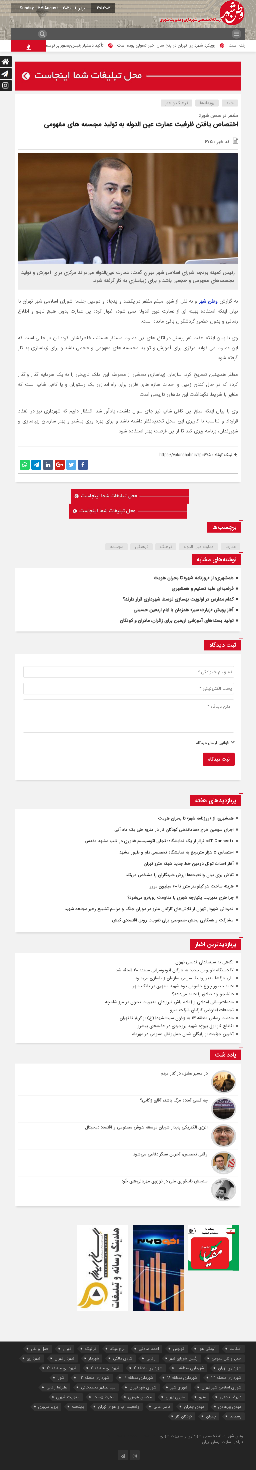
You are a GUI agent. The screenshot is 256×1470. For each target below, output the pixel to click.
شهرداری (34, 1358)
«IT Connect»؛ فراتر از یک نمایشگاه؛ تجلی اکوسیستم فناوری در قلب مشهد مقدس (159, 841)
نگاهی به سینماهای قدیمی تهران (204, 962)
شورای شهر (179, 1387)
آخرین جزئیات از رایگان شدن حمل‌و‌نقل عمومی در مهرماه (183, 1034)
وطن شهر (208, 301)
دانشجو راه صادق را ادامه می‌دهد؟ (203, 994)
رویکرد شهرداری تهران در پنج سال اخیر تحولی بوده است (188, 45)
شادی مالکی (122, 1358)
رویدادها (207, 103)
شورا (60, 1377)
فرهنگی (141, 546)
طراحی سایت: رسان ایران (222, 1442)
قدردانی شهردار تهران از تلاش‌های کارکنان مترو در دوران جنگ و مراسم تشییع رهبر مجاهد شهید (149, 908)
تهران (67, 1349)
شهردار (94, 1358)
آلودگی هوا (207, 1349)
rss (132, 1436)
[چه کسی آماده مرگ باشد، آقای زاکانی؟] (128, 1109)
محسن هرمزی (140, 1397)
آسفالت (235, 1349)
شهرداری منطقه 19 (138, 1377)
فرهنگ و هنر (176, 103)
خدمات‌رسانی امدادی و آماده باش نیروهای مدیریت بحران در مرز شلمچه (169, 1002)
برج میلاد (117, 1349)
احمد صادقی (149, 1349)
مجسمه (116, 546)
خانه (230, 103)
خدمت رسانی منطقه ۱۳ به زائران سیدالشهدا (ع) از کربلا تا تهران (177, 1018)
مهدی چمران (194, 1406)
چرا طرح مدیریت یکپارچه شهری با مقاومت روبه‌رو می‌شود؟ (180, 897)
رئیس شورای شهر (184, 1358)
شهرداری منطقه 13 (226, 1377)
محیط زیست (103, 1397)
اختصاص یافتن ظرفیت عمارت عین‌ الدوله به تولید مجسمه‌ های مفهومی (141, 124)
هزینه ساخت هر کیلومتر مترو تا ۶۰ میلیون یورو (191, 886)
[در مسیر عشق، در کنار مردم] (128, 1082)
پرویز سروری (48, 1406)
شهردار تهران (65, 1358)
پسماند (235, 1416)
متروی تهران (175, 1397)
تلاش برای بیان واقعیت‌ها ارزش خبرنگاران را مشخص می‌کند (180, 874)
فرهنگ (166, 546)
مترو (202, 1397)
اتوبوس (179, 1349)
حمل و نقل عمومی (226, 1358)
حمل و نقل (40, 1349)
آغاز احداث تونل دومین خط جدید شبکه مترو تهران (189, 863)
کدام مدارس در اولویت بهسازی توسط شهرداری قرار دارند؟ (178, 599)
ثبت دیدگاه (219, 759)
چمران (211, 1416)
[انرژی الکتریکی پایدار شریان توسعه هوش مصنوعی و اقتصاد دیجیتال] (128, 1135)
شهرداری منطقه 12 (62, 1368)
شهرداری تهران (229, 1368)
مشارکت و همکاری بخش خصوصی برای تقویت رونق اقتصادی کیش (173, 920)
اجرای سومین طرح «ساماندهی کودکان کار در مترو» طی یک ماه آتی (174, 829)
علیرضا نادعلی (230, 1397)
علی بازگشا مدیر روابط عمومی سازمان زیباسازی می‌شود (184, 978)
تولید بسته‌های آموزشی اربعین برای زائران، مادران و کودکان (177, 620)
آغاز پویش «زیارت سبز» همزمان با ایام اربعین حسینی (184, 609)
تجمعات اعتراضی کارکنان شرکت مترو (202, 1010)
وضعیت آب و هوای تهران (118, 1406)
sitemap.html (147, 1436)
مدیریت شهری (67, 1397)
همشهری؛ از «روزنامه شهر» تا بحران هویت (194, 578)
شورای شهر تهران (142, 1387)
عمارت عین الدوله (199, 546)
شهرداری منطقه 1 (190, 1368)
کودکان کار (184, 1416)
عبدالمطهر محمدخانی (98, 1387)
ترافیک (90, 1349)
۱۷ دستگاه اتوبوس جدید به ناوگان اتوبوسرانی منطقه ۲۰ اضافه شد (175, 970)
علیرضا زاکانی (56, 1387)
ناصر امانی (161, 1406)
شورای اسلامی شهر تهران (221, 1387)
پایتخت (78, 1406)
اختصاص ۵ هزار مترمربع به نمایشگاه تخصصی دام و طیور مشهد (176, 852)
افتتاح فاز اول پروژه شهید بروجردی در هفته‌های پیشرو (185, 1026)
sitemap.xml (119, 1436)
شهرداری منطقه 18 (182, 1377)
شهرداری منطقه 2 (148, 1368)
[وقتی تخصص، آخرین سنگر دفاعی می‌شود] (128, 1162)
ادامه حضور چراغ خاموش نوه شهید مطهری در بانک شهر (183, 986)
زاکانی (151, 1358)
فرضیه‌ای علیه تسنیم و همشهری (203, 588)
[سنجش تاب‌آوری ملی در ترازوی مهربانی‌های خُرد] (128, 1188)
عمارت (230, 546)
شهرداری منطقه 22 (93, 1377)
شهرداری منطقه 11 (105, 1368)
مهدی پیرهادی (229, 1406)
